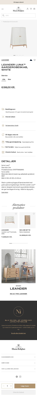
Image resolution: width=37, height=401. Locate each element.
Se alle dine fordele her (18, 333)
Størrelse (4, 75)
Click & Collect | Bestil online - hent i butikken (18, 3)
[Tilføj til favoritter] (16, 214)
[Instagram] (20, 377)
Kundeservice (7, 357)
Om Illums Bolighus (10, 369)
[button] (14, 55)
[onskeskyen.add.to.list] (31, 60)
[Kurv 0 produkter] (34, 9)
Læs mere (4, 192)
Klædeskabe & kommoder (10, 21)
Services (5, 363)
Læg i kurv (25, 386)
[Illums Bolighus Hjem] (18, 9)
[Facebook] (17, 377)
